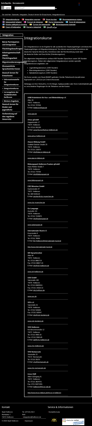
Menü (8, 8)
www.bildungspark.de (35, 180)
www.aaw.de (32, 114)
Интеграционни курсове (66, 24)
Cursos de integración (41, 24)
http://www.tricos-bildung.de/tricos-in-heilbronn (44, 393)
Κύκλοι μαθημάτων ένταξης (16, 24)
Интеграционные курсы (72, 19)
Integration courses (32, 19)
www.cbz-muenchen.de (36, 202)
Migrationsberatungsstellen (11, 62)
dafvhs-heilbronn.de (41, 340)
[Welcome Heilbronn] (79, 4)
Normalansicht (18, 3)
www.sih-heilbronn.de (35, 272)
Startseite (15, 15)
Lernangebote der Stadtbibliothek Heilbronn (11, 94)
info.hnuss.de (39, 290)
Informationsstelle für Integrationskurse (11, 82)
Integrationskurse (58, 15)
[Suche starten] (56, 8)
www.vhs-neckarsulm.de (37, 368)
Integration (23, 15)
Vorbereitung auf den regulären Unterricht (9, 116)
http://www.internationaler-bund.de (40, 247)
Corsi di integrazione (77, 22)
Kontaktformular (54, 412)
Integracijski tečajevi (14, 22)
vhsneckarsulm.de (40, 362)
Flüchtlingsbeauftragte (11, 49)
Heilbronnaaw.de (40, 108)
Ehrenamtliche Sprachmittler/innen (11, 67)
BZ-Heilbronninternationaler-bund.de (47, 241)
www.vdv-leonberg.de (35, 321)
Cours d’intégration (13, 27)
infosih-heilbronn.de (41, 266)
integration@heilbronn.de (32, 417)
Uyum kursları (51, 19)
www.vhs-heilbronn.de (36, 346)
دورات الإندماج (52, 27)
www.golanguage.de (35, 225)
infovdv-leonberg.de (41, 315)
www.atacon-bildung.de (36, 158)
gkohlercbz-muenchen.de (43, 196)
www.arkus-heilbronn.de (36, 136)
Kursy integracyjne (56, 22)
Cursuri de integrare (35, 22)
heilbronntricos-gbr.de (42, 387)
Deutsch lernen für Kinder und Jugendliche (10, 107)
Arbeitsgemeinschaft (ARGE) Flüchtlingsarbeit (11, 55)
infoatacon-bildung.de (41, 152)
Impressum (29, 421)
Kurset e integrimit (33, 27)
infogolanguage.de (40, 219)
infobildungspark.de (41, 174)
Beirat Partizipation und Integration (10, 43)
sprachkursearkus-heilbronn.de (45, 130)
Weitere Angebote (11, 101)
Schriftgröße (6, 3)
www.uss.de (32, 296)
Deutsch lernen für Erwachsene (39, 15)
